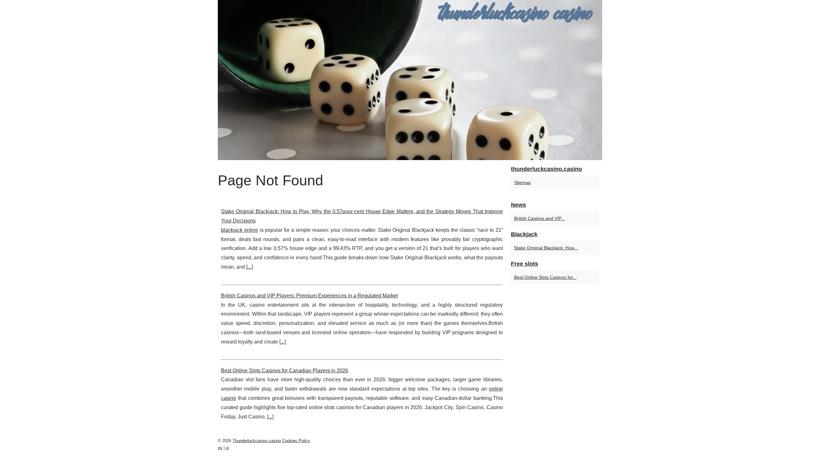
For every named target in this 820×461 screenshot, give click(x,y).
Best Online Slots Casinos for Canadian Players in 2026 (284, 370)
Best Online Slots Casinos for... (545, 277)
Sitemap (522, 182)
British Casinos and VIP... (539, 218)
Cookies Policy (296, 440)
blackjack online (239, 230)
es (220, 447)
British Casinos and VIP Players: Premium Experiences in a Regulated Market (309, 295)
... (249, 267)
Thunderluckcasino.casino (257, 440)
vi (227, 447)
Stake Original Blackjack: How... (546, 247)
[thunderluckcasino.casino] (410, 80)
